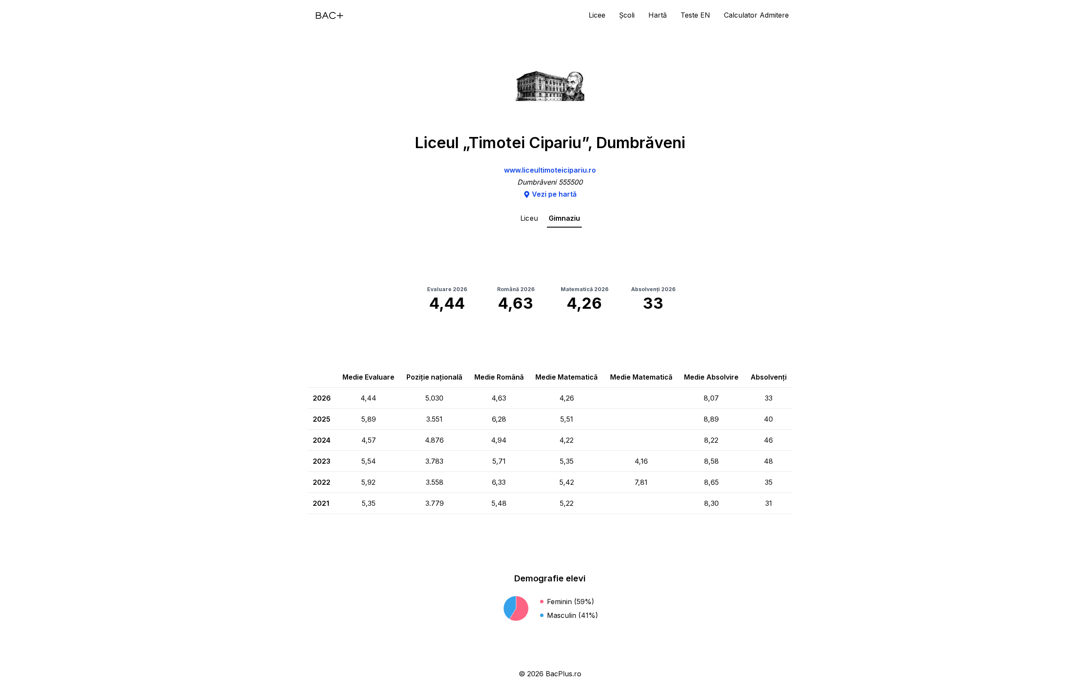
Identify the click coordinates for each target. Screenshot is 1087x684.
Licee (597, 15)
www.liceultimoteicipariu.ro (550, 170)
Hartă (657, 15)
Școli (627, 15)
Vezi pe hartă (554, 194)
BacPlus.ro (563, 673)
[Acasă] (329, 15)
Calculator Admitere (756, 15)
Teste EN (695, 15)
